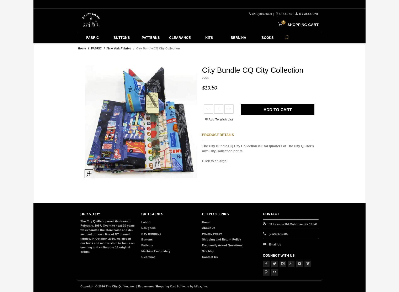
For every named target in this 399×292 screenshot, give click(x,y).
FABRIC (92, 37)
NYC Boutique (151, 233)
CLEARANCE (180, 37)
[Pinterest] (266, 272)
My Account (308, 14)
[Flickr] (274, 272)
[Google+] (291, 264)
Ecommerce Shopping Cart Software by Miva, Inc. (173, 286)
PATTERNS (151, 37)
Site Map (208, 251)
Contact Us (210, 257)
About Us (208, 227)
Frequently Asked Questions (222, 245)
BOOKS (267, 37)
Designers (148, 227)
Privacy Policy (212, 233)
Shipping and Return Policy (221, 239)
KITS (209, 37)
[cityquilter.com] (118, 20)
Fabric (145, 222)
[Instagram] (283, 264)
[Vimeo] (307, 264)
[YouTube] (299, 264)
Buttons (147, 239)
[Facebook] (266, 264)
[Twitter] (274, 264)
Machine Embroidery (155, 251)
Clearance (148, 257)
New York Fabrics (119, 48)
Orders (285, 14)
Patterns (147, 245)
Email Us (275, 244)
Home (82, 48)
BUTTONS (121, 37)
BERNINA (238, 37)
